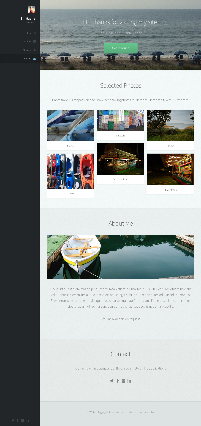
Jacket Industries (145, 412)
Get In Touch (120, 48)
